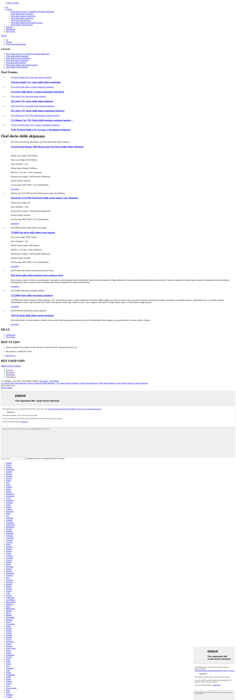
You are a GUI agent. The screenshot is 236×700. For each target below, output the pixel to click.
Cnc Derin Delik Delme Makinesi (14, 383)
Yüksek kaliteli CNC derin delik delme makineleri (36, 82)
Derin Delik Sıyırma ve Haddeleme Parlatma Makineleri (32, 12)
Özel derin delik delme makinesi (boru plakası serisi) (37, 275)
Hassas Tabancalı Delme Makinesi (41, 383)
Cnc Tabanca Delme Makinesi (67, 383)
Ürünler (9, 9)
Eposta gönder (6, 388)
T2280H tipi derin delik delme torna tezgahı (33, 232)
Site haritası (43, 381)
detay (17, 189)
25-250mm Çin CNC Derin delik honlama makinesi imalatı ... (42, 120)
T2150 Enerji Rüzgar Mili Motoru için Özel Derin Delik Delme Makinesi (47, 146)
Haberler (9, 27)
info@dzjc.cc (11, 356)
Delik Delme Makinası (107, 383)
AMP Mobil (54, 381)
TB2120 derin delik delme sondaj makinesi (32, 315)
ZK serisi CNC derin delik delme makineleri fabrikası (37, 110)
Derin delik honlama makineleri (23, 16)
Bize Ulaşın (10, 31)
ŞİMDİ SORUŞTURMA (11, 366)
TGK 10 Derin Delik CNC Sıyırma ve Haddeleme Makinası (41, 129)
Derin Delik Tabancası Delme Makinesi (132, 383)
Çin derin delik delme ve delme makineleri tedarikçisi (37, 92)
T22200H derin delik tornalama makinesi (32, 295)
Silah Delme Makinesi (88, 383)
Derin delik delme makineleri (22, 14)
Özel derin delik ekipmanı (21, 20)
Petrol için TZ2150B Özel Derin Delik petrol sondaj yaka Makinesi (44, 198)
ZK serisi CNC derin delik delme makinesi (32, 101)
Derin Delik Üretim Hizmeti (22, 25)
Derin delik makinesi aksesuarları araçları (27, 23)
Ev (7, 7)
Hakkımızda (10, 29)
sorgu (13, 189)
